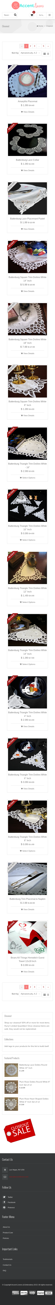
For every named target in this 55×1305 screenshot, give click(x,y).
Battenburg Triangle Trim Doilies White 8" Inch (27, 839)
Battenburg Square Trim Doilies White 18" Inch (27, 341)
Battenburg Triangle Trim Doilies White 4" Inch (27, 714)
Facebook (11, 1202)
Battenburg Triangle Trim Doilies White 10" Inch (27, 528)
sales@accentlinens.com (18, 1177)
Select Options (28, 478)
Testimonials (7, 1259)
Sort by (15, 53)
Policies (6, 1238)
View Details (28, 112)
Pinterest (11, 1208)
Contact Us (7, 1265)
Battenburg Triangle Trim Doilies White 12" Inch (27, 590)
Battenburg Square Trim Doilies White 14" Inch (27, 279)
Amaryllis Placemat (27, 101)
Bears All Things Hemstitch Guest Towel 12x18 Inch (27, 960)
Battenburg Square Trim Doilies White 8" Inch (27, 403)
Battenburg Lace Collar (27, 160)
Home (41, 26)
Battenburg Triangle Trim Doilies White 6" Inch (27, 776)
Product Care (8, 1233)
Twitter (10, 1197)
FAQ (4, 1271)
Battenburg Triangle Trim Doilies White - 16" (27, 466)
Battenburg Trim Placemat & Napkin (27, 899)
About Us (6, 1227)
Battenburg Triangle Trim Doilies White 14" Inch (27, 652)
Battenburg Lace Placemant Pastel (27, 218)
